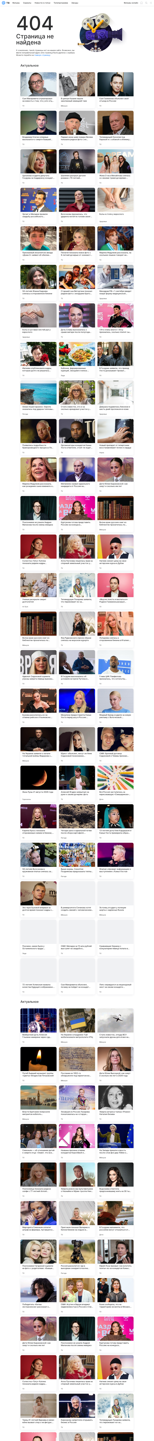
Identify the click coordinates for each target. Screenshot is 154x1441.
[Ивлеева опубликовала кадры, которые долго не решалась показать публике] (38, 360)
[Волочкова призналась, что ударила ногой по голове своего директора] (77, 206)
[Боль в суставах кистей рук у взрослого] (38, 321)
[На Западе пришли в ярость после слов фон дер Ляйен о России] (115, 1258)
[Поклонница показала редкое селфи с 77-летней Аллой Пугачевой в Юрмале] (38, 1296)
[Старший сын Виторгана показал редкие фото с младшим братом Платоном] (77, 283)
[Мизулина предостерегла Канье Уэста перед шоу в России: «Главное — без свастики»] (77, 707)
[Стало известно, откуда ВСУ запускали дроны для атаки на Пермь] (115, 1142)
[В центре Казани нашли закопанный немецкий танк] (77, 90)
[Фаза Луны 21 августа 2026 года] (38, 784)
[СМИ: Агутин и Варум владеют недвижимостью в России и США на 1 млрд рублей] (77, 1412)
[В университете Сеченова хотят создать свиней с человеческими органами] (77, 899)
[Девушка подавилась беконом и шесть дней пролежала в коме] (115, 398)
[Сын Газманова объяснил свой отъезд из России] (115, 90)
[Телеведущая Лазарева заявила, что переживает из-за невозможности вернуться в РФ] (77, 591)
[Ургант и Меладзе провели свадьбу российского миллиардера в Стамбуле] (38, 206)
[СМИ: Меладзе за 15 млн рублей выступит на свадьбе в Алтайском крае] (77, 938)
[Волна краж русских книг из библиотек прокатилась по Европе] (115, 514)
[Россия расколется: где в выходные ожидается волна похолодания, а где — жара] (77, 1373)
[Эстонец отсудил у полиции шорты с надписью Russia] (115, 899)
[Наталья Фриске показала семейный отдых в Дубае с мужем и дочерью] (38, 1053)
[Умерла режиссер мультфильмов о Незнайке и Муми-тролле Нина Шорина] (77, 1296)
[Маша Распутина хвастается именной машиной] (115, 1053)
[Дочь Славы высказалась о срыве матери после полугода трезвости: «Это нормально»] (77, 321)
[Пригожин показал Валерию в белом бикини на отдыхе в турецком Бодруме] (77, 1335)
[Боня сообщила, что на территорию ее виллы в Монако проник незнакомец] (115, 1412)
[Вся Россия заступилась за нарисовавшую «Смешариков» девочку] (115, 784)
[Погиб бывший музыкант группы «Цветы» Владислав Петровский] (38, 1181)
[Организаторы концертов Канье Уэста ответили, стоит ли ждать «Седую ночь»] (77, 437)
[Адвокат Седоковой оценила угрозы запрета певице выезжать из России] (38, 668)
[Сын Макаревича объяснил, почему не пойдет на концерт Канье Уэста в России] (77, 976)
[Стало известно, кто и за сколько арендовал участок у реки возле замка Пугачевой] (77, 398)
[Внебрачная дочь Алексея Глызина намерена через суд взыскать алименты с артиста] (38, 1142)
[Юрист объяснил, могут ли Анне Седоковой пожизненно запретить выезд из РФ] (77, 745)
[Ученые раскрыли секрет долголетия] (38, 591)
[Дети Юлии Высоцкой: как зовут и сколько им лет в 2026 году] (115, 1181)
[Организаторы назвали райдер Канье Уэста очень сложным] (115, 1015)
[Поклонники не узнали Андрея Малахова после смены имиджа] (38, 514)
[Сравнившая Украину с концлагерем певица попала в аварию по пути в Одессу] (115, 938)
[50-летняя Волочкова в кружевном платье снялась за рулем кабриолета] (38, 861)
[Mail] (3, 3)
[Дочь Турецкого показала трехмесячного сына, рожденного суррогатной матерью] (77, 1053)
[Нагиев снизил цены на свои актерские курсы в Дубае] (115, 553)
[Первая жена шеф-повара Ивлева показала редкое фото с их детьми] (77, 129)
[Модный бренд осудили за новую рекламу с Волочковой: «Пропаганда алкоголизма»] (115, 707)
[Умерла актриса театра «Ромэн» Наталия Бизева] (115, 1219)
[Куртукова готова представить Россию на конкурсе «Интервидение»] (77, 514)
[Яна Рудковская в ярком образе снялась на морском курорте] (77, 630)
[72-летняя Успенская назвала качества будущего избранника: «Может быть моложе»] (38, 976)
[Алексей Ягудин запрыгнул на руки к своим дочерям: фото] (77, 784)
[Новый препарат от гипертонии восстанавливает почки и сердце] (115, 437)
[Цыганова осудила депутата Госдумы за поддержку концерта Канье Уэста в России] (38, 167)
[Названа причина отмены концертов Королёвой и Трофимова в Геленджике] (77, 1258)
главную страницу (42, 55)
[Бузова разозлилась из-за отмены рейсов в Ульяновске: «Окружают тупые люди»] (38, 707)
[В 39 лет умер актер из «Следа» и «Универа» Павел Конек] (77, 1015)
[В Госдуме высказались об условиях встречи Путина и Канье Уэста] (77, 668)
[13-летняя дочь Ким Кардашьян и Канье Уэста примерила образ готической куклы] (115, 822)
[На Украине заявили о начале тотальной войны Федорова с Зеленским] (38, 745)
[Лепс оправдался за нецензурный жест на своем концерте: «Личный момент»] (115, 976)
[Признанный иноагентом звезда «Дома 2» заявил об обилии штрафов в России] (38, 244)
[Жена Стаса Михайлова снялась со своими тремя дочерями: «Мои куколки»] (115, 167)
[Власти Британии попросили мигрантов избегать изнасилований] (38, 1219)
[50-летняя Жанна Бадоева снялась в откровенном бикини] (38, 283)
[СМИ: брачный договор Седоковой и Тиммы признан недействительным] (115, 745)
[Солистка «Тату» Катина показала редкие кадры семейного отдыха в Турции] (38, 553)
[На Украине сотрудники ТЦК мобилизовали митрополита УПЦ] (77, 1142)
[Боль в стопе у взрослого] (115, 206)
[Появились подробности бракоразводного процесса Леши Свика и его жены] (38, 437)
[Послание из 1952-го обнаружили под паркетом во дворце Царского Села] (77, 1181)
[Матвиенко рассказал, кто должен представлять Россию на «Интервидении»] (38, 1092)
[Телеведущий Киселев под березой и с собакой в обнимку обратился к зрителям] (115, 129)
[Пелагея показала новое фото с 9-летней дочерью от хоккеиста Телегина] (77, 244)
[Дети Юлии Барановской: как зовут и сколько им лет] (115, 475)
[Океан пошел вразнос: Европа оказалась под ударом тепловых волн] (38, 398)
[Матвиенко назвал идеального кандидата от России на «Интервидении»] (77, 475)
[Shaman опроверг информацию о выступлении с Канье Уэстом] (115, 861)
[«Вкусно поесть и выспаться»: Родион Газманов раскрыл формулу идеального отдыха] (115, 591)
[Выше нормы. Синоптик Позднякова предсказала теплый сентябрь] (77, 861)
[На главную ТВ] (7, 3)
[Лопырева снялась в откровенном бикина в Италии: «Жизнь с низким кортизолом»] (115, 630)
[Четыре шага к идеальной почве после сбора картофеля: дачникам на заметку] (77, 822)
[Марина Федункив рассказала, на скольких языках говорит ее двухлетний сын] (115, 244)
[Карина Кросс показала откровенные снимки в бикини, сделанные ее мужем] (38, 822)
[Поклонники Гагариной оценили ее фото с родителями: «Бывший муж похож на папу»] (38, 1373)
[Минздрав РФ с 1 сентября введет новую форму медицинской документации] (115, 283)
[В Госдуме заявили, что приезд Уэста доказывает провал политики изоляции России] (115, 360)
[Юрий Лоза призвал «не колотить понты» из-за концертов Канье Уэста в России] (115, 1373)
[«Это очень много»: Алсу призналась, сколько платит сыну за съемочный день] (115, 321)
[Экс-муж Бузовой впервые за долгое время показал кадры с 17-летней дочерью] (38, 899)
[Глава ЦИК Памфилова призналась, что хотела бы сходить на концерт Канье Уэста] (115, 668)
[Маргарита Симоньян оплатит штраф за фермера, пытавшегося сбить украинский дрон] (38, 1335)
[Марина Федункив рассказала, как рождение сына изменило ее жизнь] (38, 475)
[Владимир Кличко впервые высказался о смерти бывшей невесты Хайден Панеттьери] (38, 129)
